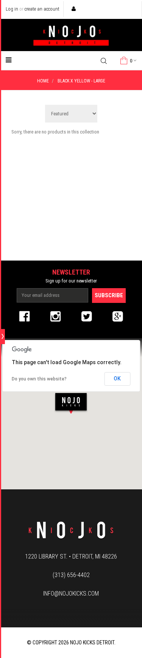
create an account (42, 9)
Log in (12, 9)
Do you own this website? (39, 379)
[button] (71, 403)
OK (117, 379)
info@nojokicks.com (71, 593)
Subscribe (109, 295)
